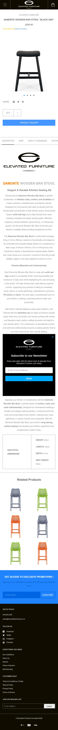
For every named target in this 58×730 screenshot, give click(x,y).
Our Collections (8, 654)
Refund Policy (8, 685)
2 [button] (27, 95)
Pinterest (9, 642)
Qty (8, 112)
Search (5, 662)
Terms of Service (9, 665)
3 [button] (30, 95)
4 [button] (33, 95)
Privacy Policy (8, 688)
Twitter (8, 635)
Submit (49, 706)
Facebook (10, 631)
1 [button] (24, 95)
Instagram (10, 638)
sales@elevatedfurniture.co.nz (14, 619)
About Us (6, 658)
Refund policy (8, 669)
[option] (29, 63)
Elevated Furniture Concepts (27, 718)
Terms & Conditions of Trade (13, 681)
